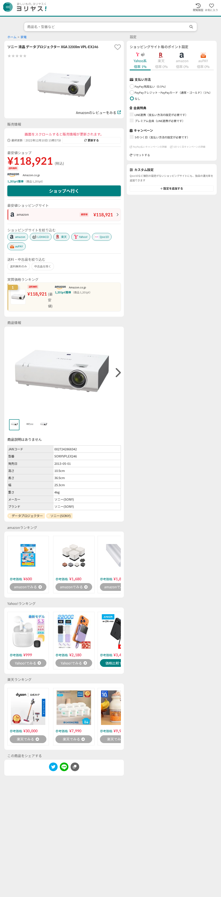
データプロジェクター (27, 516)
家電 (24, 37)
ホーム (11, 37)
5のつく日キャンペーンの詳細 (189, 146)
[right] (117, 372)
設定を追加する (173, 188)
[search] (191, 26)
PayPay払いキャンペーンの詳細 (150, 146)
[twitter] (53, 768)
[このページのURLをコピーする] (75, 767)
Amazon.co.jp (31, 175)
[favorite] (117, 47)
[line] (64, 768)
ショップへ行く (64, 190)
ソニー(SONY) (60, 516)
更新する (93, 140)
